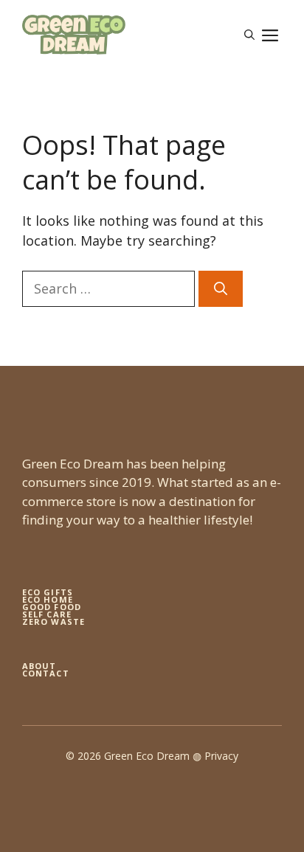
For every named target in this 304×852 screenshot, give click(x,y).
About (39, 665)
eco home (47, 599)
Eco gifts (47, 592)
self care (47, 614)
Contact (45, 673)
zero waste (53, 621)
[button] (249, 34)
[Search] (220, 289)
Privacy (221, 756)
